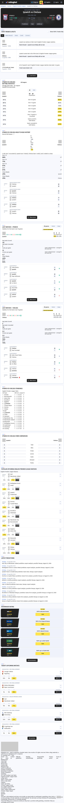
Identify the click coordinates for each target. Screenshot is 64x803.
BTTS (6, 87)
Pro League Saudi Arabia (7, 786)
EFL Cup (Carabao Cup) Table (8, 775)
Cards (13, 87)
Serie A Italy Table (6, 781)
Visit (43, 614)
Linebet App (4, 765)
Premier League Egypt (7, 791)
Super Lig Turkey (5, 784)
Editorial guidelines (18, 757)
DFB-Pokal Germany (15, 669)
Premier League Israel (7, 785)
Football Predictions (6, 769)
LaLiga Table (4, 778)
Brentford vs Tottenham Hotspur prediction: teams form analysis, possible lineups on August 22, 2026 (29, 592)
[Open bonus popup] (41, 2)
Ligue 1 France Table (6, 779)
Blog (2, 795)
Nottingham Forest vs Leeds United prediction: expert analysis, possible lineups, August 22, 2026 (28, 567)
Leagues (3, 782)
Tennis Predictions (6, 772)
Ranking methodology (29, 757)
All (29, 90)
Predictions (25, 24)
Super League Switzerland (8, 789)
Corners (10, 87)
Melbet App (4, 764)
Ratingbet (3, 6)
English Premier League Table (10, 391)
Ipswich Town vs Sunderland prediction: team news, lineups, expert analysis (22, 571)
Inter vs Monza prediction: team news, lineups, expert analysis (18, 584)
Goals (3, 87)
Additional (39, 24)
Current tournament (48, 229)
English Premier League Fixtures (9, 471)
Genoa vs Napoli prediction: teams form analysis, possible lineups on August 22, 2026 (25, 601)
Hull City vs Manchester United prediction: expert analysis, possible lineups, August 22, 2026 (26, 563)
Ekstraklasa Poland (6, 788)
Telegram (35, 2)
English (48, 2)
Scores (9, 6)
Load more (33, 75)
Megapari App (4, 766)
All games (46, 226)
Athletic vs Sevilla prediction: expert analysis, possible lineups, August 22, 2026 (23, 580)
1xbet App (3, 761)
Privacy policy (51, 757)
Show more (33, 217)
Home (53, 226)
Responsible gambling (40, 757)
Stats (32, 24)
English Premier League (19, 6)
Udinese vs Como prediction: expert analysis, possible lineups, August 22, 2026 (23, 588)
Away (59, 226)
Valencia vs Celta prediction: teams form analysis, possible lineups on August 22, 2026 (25, 597)
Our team (7, 757)
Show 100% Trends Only (56, 31)
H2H (34, 90)
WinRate (3, 793)
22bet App (3, 762)
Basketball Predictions (7, 771)
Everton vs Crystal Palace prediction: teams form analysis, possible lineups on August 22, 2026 (27, 576)
